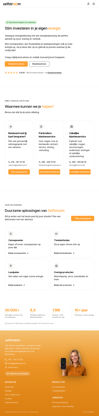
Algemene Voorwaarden (63, 406)
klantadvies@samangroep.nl (49, 165)
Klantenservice (39, 64)
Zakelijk (8, 391)
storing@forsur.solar (77, 165)
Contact (8, 398)
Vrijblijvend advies (16, 64)
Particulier (9, 387)
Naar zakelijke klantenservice (80, 172)
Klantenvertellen (55, 73)
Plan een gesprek (19, 172)
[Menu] (93, 3)
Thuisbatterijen (58, 391)
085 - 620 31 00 (49, 162)
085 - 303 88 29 (79, 162)
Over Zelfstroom (12, 394)
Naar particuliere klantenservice (49, 172)
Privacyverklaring (60, 402)
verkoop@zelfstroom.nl (17, 165)
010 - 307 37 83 (18, 162)
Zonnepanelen (58, 387)
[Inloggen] (88, 3)
